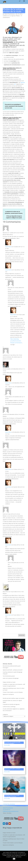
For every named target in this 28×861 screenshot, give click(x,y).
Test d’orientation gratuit (9, 676)
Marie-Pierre (8, 246)
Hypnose (13, 15)
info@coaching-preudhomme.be (10, 811)
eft (15, 84)
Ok (14, 858)
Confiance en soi (7, 15)
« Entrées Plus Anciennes (9, 804)
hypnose (23, 82)
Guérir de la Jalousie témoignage (11, 678)
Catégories (5, 714)
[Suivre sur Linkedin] (4, 823)
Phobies (18, 15)
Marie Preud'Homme (10, 14)
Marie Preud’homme (8, 808)
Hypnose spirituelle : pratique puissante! (12, 670)
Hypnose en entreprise (8, 694)
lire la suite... (7, 745)
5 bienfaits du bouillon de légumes (11, 704)
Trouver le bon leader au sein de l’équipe (13, 692)
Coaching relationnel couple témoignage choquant (11, 796)
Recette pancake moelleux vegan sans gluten (13, 698)
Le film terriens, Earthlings (9, 706)
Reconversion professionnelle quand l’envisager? (12, 742)
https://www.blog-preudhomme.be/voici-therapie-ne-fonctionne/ (16, 340)
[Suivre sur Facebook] (7, 823)
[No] (26, 856)
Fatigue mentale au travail (9, 682)
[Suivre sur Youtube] (10, 823)
